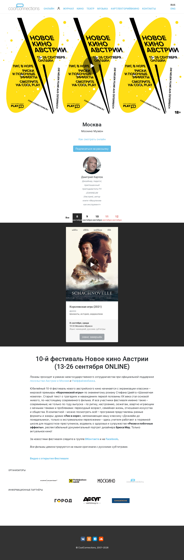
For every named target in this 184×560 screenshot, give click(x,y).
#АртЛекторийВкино (125, 8)
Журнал (68, 8)
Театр (90, 8)
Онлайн (49, 8)
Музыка (102, 8)
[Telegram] (95, 539)
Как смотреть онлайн (92, 139)
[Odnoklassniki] (89, 539)
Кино (80, 8)
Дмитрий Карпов (92, 176)
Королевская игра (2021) (86, 306)
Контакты (149, 8)
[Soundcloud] (101, 539)
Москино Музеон (92, 131)
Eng (173, 8)
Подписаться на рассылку (92, 148)
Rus (173, 4)
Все (67, 217)
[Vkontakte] (83, 539)
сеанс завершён (92, 336)
